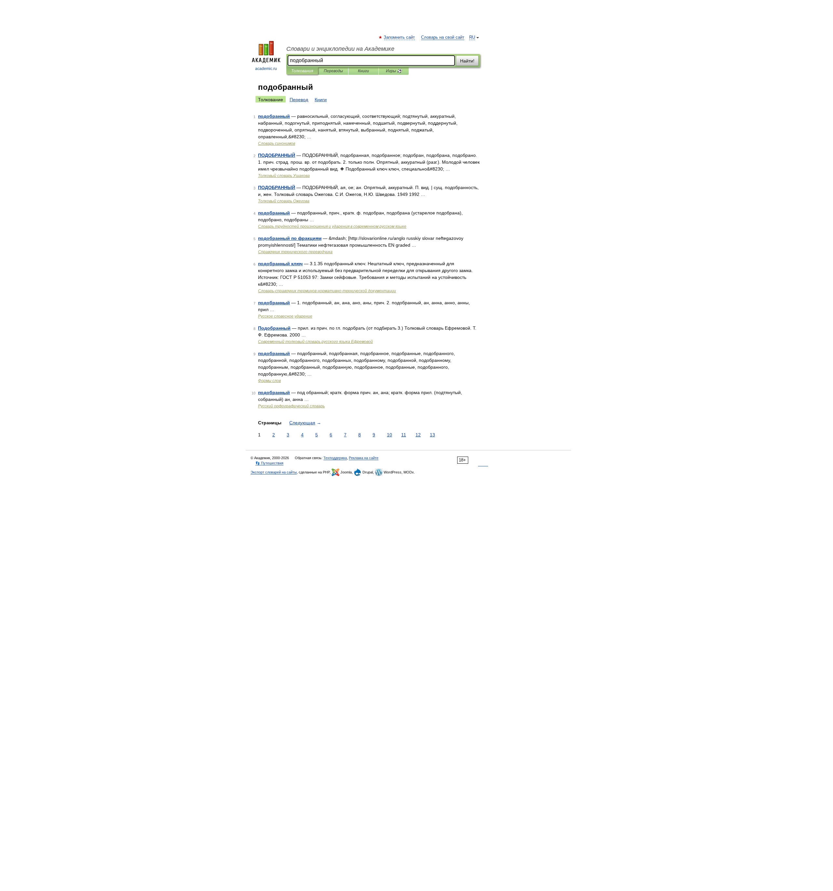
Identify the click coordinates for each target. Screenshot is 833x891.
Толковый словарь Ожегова (283, 201)
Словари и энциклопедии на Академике (340, 49)
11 (403, 434)
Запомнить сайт (399, 37)
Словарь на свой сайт (442, 37)
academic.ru (266, 68)
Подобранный (274, 328)
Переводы (333, 71)
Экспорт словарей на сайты (274, 472)
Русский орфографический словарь (291, 406)
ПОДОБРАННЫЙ (276, 155)
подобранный (274, 116)
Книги (363, 71)
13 (432, 434)
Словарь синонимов (276, 143)
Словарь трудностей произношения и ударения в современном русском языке (332, 226)
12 (418, 434)
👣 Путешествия (269, 463)
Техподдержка (335, 458)
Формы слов (269, 380)
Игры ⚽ (394, 71)
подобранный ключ (280, 263)
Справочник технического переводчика (295, 252)
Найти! (467, 60)
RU (472, 37)
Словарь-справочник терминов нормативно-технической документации (327, 291)
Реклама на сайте (363, 458)
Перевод (299, 99)
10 (389, 434)
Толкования (302, 71)
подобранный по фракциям (289, 238)
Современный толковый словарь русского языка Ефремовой (315, 341)
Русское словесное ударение (285, 316)
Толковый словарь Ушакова (284, 175)
